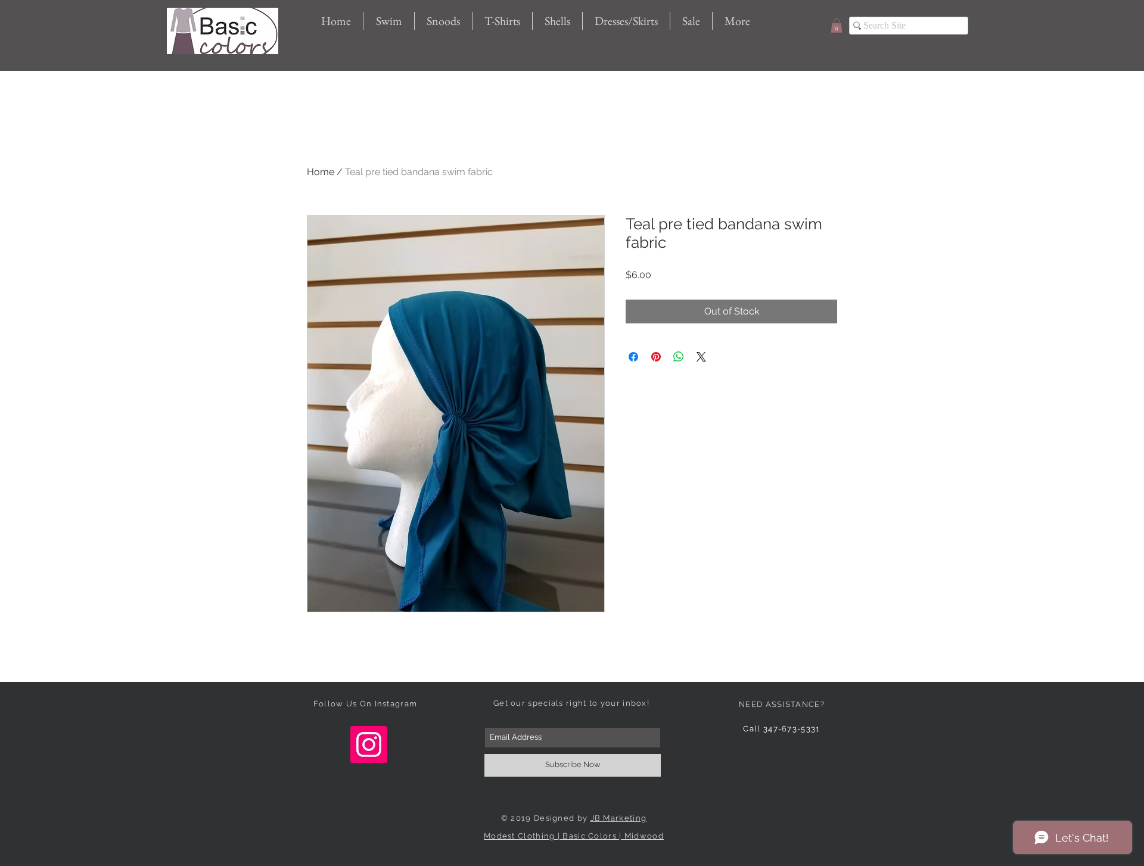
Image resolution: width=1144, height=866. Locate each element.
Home (320, 171)
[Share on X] (701, 357)
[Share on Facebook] (633, 357)
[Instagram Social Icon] (368, 744)
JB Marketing (618, 818)
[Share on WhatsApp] (679, 357)
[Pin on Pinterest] (656, 357)
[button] (837, 25)
